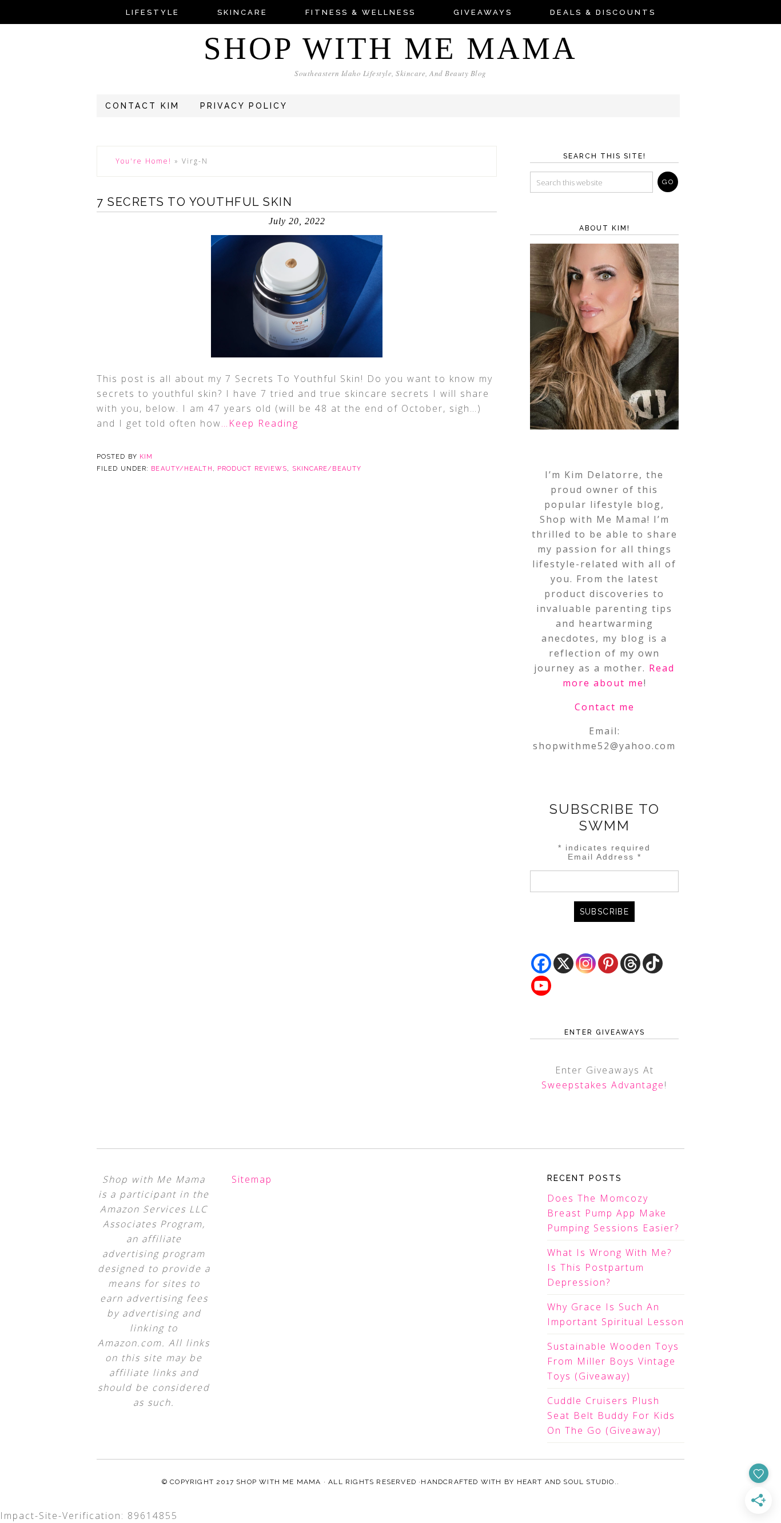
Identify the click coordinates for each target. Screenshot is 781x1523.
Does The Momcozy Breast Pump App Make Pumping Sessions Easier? (613, 1213)
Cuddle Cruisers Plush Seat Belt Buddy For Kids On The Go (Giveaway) (611, 1415)
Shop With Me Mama (390, 48)
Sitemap (252, 1179)
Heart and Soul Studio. (567, 1482)
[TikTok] (653, 963)
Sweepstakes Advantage (602, 1085)
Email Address (604, 856)
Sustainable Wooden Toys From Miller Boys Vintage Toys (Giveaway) (613, 1361)
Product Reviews (252, 468)
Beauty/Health (181, 468)
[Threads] (630, 963)
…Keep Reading (259, 423)
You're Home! (143, 161)
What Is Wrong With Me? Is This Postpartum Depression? (609, 1267)
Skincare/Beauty (327, 468)
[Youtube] (541, 986)
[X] (563, 963)
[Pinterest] (608, 963)
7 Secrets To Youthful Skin (194, 202)
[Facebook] (541, 963)
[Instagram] (586, 963)
